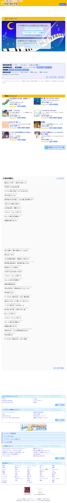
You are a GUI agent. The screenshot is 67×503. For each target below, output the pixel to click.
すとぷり (5, 480)
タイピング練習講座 (10, 433)
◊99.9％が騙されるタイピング (41, 450)
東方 (53, 475)
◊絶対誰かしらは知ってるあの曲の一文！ (13, 452)
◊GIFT (4, 399)
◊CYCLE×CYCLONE (7, 402)
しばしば (29, 482)
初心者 (54, 473)
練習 (53, 480)
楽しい (29, 469)
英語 (41, 480)
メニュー (63, 4)
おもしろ (17, 471)
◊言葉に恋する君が (38, 412)
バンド (4, 478)
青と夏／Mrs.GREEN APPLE (50, 98)
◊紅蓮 (34, 402)
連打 (28, 471)
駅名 (4, 471)
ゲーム (4, 469)
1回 (41, 475)
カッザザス (15, 65)
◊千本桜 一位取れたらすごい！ (42, 452)
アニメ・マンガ (31, 465)
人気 (16, 480)
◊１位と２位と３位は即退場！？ (11, 454)
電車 (4, 473)
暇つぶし (17, 476)
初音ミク (42, 471)
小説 (16, 475)
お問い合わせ (46, 499)
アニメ (29, 467)
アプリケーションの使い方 (12, 439)
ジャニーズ (55, 469)
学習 (53, 476)
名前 (28, 480)
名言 (53, 482)
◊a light (35, 399)
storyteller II (25, 69)
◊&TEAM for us (6, 416)
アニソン (5, 475)
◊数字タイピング (37, 448)
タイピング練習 (44, 469)
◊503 (3, 414)
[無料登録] (33, 427)
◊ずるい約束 (36, 414)
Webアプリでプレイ (34, 46)
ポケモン (42, 476)
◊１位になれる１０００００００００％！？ (14, 448)
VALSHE (11, 69)
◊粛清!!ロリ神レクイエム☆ (40, 417)
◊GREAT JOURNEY (7, 400)
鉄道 (53, 467)
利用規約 (39, 499)
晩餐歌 (43, 122)
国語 (28, 473)
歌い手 (29, 476)
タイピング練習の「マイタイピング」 (26, 499)
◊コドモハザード (37, 400)
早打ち (17, 467)
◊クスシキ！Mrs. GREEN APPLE (11, 417)
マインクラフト (44, 478)
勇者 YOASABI (14, 110)
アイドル (5, 476)
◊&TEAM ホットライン (39, 416)
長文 (16, 469)
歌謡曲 (4, 482)
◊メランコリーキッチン (8, 412)
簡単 (53, 465)
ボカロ (41, 465)
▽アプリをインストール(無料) (33, 33)
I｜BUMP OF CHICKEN (48, 110)
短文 (41, 473)
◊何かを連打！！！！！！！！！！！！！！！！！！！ (48, 454)
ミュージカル (55, 478)
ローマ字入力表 (8, 436)
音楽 (16, 69)
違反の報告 (61, 77)
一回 (53, 471)
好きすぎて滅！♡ (14, 122)
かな (42, 67)
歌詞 (38, 67)
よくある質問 (8, 442)
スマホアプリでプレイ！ (34, 29)
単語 (28, 478)
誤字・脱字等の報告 (51, 77)
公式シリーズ (18, 478)
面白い (29, 475)
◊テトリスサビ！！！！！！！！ (11, 456)
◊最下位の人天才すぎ (39, 456)
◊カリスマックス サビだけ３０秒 (11, 450)
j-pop (20, 69)
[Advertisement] (33, 11)
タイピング (18, 465)
